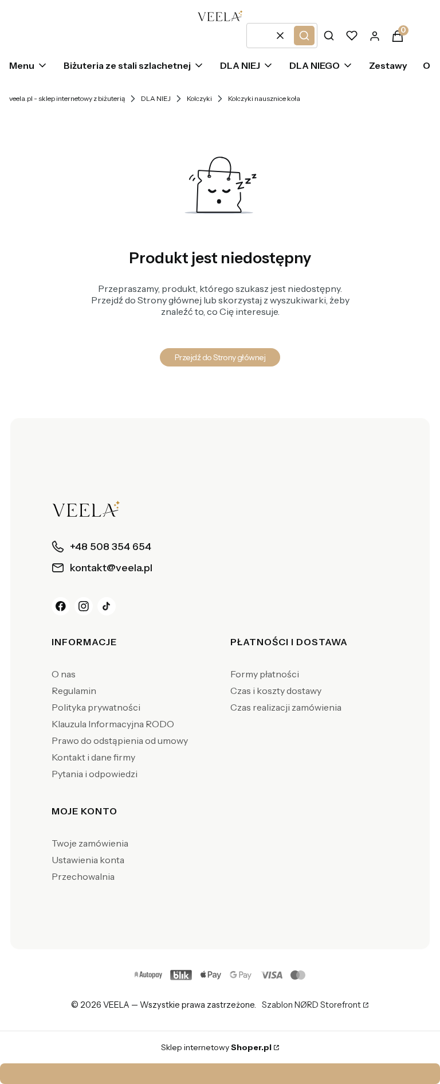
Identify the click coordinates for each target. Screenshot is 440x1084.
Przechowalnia (83, 876)
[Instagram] (83, 606)
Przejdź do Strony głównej (220, 357)
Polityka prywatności (96, 707)
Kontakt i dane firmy (93, 757)
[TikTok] (106, 606)
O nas (64, 674)
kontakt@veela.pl (223, 1074)
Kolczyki (199, 98)
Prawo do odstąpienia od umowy (120, 740)
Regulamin (74, 690)
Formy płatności (264, 674)
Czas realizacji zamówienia (285, 707)
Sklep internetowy (216, 1047)
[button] (304, 35)
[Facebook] (61, 606)
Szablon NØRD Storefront (311, 1005)
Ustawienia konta (88, 859)
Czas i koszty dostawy (275, 690)
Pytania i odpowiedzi (95, 773)
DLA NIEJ (156, 98)
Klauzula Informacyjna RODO (113, 724)
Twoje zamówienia (90, 843)
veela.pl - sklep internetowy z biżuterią (67, 98)
